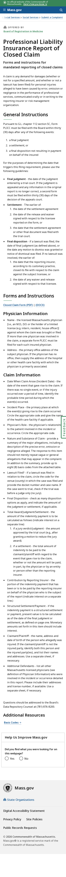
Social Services (30, 17)
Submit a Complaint (52, 17)
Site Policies (34, 819)
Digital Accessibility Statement (24, 811)
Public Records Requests (20, 828)
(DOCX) (40, 305)
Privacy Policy (12, 819)
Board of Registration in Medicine (23, 31)
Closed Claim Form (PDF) (18, 305)
